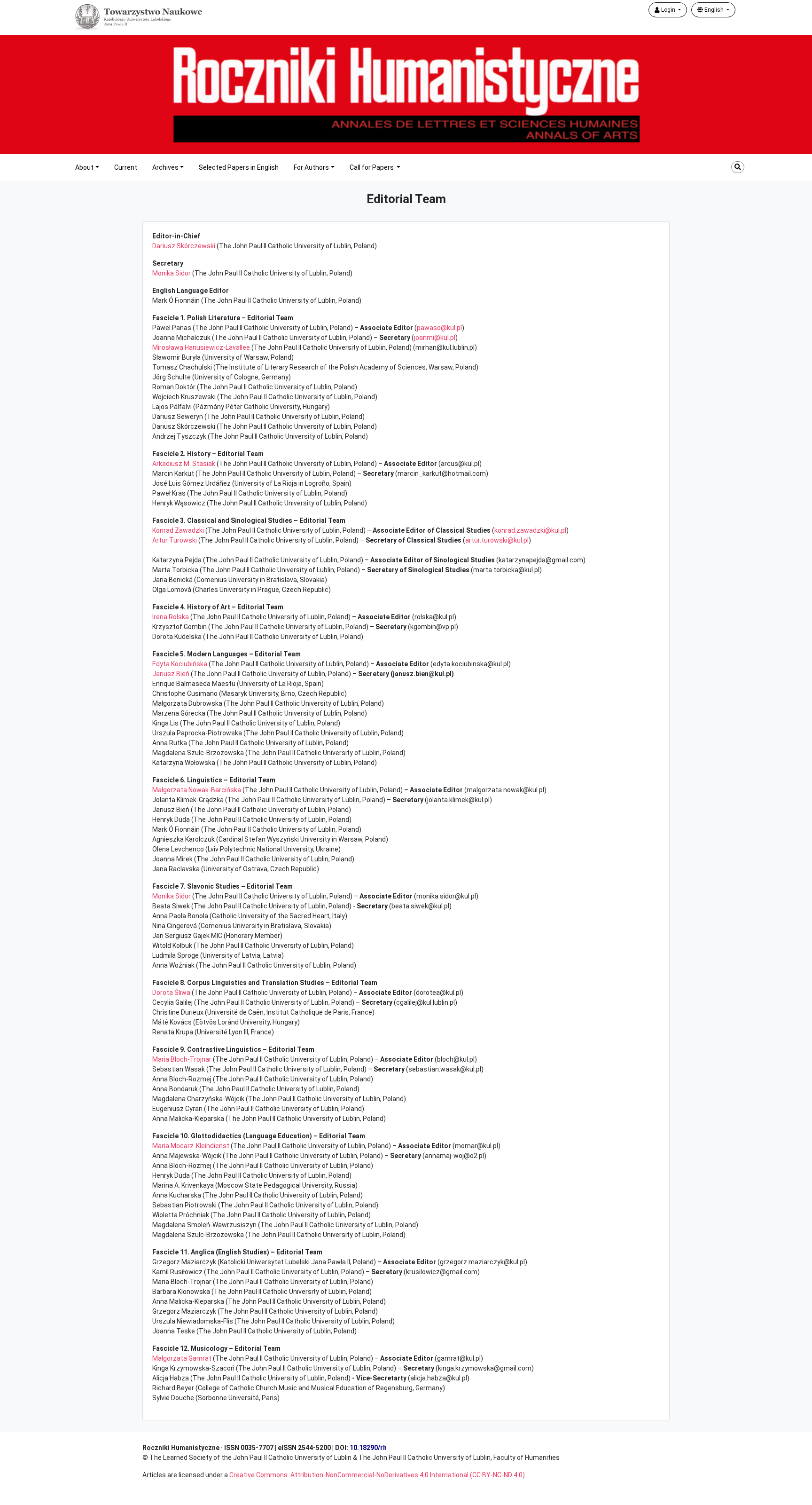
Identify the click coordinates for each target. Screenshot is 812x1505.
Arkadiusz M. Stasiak (183, 463)
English (714, 10)
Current (125, 167)
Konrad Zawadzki (178, 530)
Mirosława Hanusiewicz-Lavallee (201, 347)
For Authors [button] (311, 167)
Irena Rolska (170, 617)
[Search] (737, 167)
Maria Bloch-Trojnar (181, 1059)
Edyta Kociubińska (179, 664)
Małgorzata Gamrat (181, 1358)
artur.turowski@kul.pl (497, 540)
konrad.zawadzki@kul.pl (530, 530)
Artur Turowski (174, 540)
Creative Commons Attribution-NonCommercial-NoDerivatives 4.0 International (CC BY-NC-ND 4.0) (377, 1475)
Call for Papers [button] (372, 167)
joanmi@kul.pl (434, 337)
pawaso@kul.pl (439, 327)
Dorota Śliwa (171, 992)
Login (668, 10)
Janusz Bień (170, 674)
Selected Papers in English (239, 167)
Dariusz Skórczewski (183, 246)
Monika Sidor (171, 273)
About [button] (84, 167)
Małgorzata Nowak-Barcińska (196, 790)
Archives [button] (165, 167)
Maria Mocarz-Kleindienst (190, 1146)
